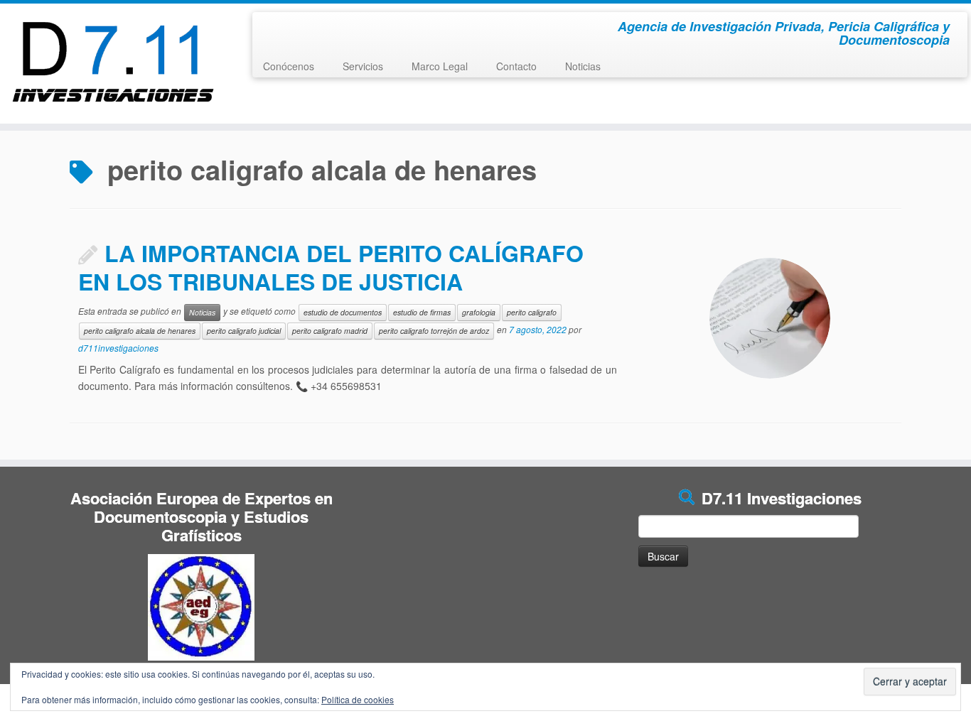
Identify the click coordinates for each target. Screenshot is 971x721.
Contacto (516, 66)
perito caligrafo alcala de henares (139, 330)
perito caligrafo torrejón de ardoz (434, 330)
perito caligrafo (532, 312)
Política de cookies (357, 699)
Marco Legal (440, 66)
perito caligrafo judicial (244, 330)
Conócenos (288, 66)
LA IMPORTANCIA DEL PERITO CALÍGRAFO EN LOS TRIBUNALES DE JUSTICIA (331, 267)
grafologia (478, 312)
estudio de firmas (422, 312)
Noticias (583, 66)
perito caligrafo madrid (330, 330)
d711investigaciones (118, 348)
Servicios (363, 66)
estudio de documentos (343, 312)
